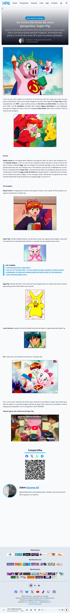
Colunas (34, 3)
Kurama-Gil (29, 40)
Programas (24, 3)
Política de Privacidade (35, 604)
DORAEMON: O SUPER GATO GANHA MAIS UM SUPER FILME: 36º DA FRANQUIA (34, 272)
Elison (26, 602)
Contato (54, 3)
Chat (41, 3)
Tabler (35, 602)
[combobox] (31, 610)
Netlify (48, 602)
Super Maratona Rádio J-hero (16, 275)
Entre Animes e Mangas (35, 18)
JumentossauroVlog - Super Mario (18, 268)
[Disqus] (35, 523)
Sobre (15, 3)
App (47, 3)
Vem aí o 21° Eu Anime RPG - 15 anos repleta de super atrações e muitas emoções (35, 270)
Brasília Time (44, 600)
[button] (61, 3)
